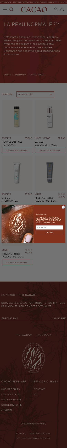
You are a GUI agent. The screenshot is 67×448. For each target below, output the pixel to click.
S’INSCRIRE (49, 232)
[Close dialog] (63, 207)
